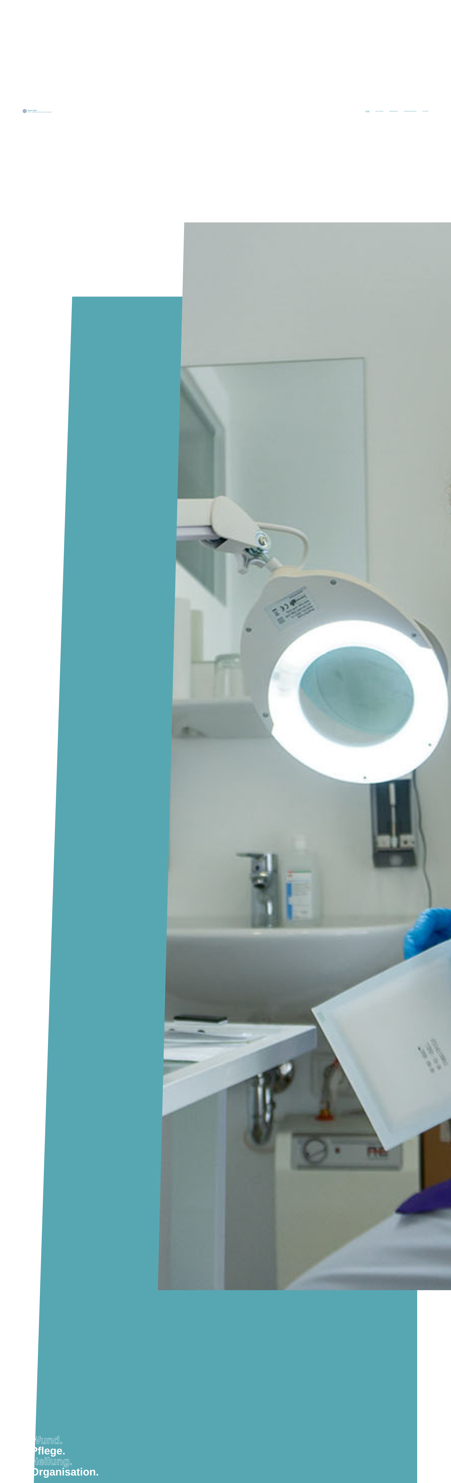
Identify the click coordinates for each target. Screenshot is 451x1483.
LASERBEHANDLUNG (410, 111)
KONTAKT (425, 111)
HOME (367, 111)
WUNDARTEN (393, 111)
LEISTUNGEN (379, 111)
